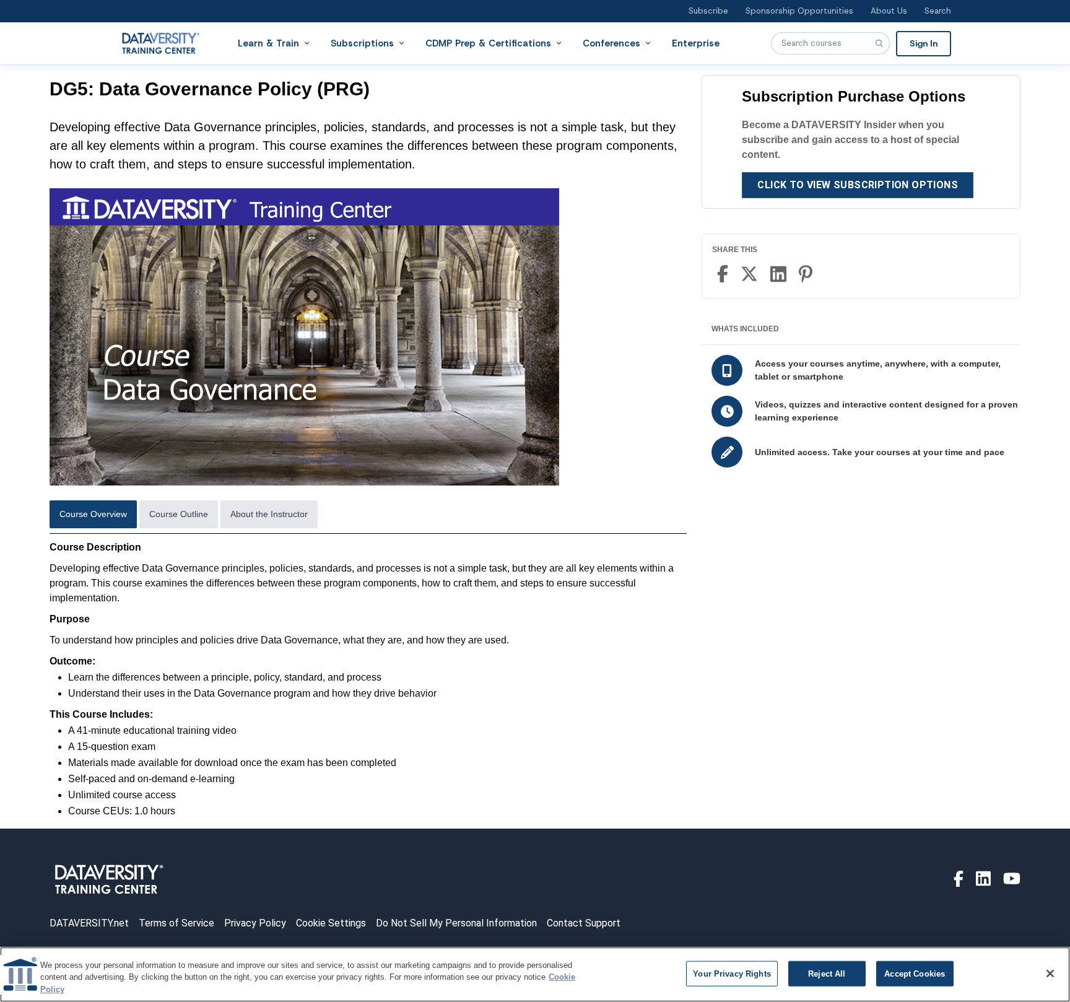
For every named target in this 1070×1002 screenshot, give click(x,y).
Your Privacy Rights (731, 973)
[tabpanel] (368, 679)
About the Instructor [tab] (269, 514)
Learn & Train (268, 43)
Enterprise (696, 43)
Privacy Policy (255, 923)
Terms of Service (176, 923)
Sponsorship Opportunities (799, 11)
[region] (535, 974)
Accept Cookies (914, 973)
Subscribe (708, 11)
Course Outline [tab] (178, 514)
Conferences (611, 43)
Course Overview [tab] (93, 514)
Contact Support (583, 923)
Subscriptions (362, 43)
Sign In (923, 42)
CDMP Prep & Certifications (488, 43)
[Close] (1050, 973)
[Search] (878, 43)
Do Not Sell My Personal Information (456, 923)
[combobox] (830, 43)
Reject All (826, 973)
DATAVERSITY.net (89, 923)
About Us (889, 11)
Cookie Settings (331, 923)
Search (937, 11)
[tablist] (368, 517)
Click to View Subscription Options (857, 185)
